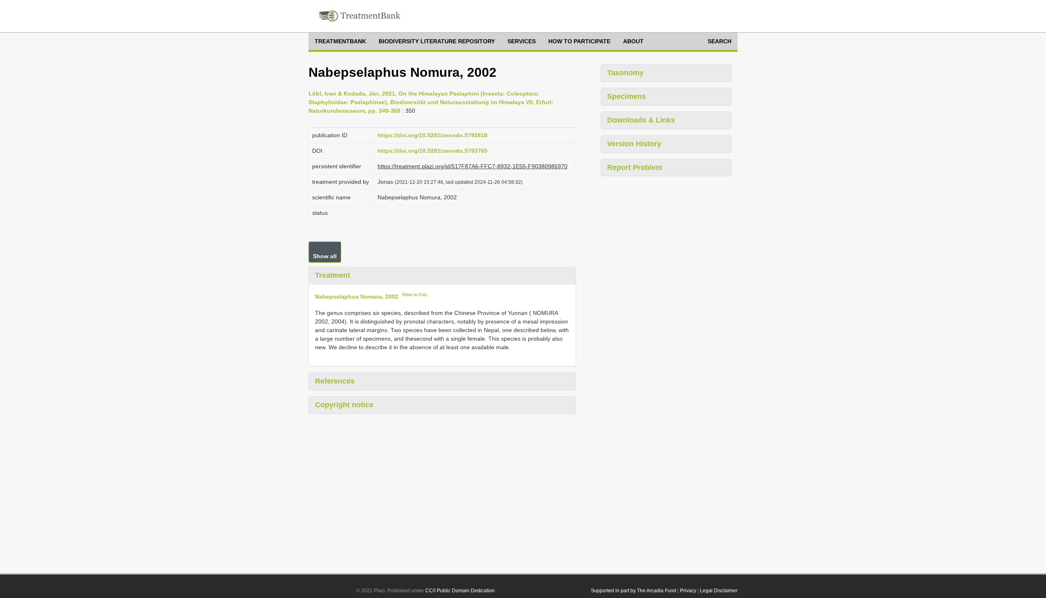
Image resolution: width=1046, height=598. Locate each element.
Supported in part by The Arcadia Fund (633, 591)
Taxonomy (625, 73)
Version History (634, 144)
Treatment (332, 275)
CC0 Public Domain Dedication (460, 591)
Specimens (626, 96)
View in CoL (415, 294)
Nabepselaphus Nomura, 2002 (356, 296)
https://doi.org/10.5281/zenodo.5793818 (432, 135)
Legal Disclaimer (719, 591)
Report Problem (634, 167)
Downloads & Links (641, 120)
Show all (325, 256)
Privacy (688, 591)
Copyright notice (344, 405)
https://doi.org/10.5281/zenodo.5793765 (432, 150)
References (335, 381)
